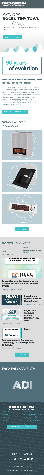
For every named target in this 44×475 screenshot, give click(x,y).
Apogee (28, 454)
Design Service (31, 412)
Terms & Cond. (30, 417)
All (3, 247)
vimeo (32, 459)
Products (8, 412)
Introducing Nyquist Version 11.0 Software (32, 298)
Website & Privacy (32, 420)
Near (14, 454)
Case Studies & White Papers (32, 251)
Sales (6, 417)
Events (26, 247)
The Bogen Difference (14, 112)
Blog (4, 251)
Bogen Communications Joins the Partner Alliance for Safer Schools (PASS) (20, 283)
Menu (39, 4)
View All (22, 229)
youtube (28, 459)
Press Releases (8, 254)
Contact (7, 414)
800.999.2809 (25, 467)
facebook (18, 459)
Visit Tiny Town (12, 37)
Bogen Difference (32, 414)
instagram (21, 459)
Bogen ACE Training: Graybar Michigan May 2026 (31, 315)
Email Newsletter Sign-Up (22, 426)
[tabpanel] (22, 26)
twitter (15, 459)
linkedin (25, 459)
